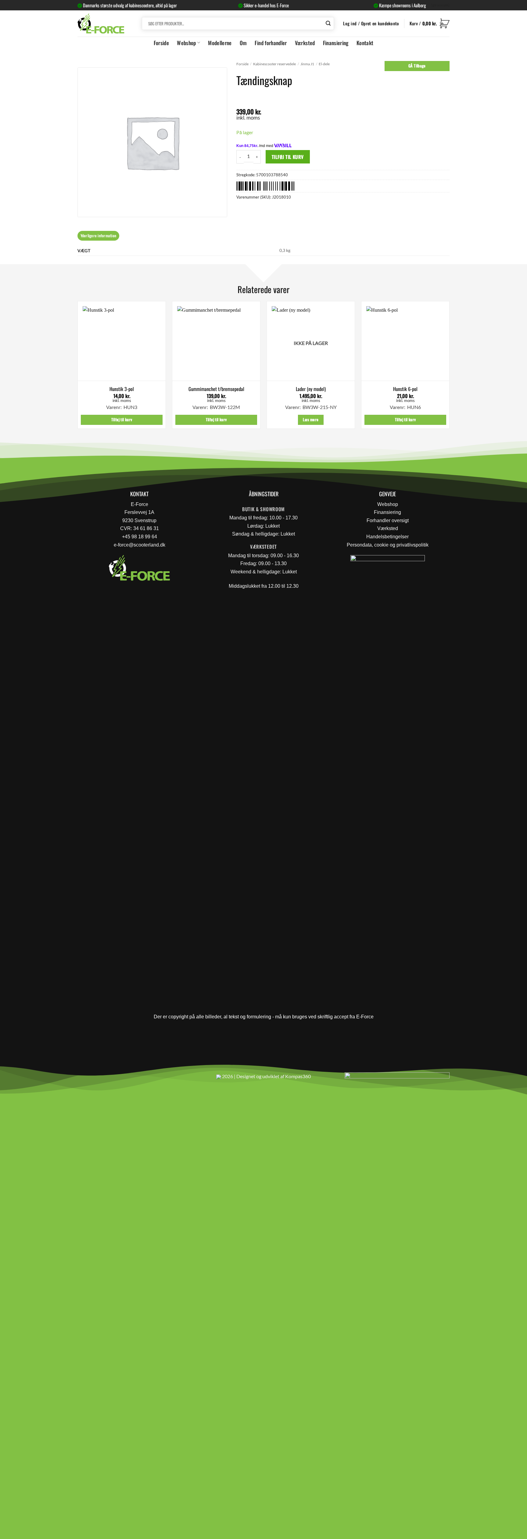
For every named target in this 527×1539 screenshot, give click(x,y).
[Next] (449, 367)
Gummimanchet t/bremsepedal (216, 389)
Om (243, 43)
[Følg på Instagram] (99, 1078)
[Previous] (77, 367)
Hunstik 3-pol (121, 389)
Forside (161, 43)
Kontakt (365, 43)
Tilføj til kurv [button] (121, 419)
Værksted (305, 43)
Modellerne (220, 43)
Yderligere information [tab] (99, 236)
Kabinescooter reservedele (274, 64)
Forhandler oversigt (388, 520)
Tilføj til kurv (288, 156)
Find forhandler (271, 43)
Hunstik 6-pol (405, 389)
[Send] (328, 23)
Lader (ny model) (311, 389)
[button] (430, 23)
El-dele (324, 64)
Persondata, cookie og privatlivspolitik (387, 544)
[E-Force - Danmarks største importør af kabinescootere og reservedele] (100, 23)
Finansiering (336, 43)
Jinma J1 (307, 64)
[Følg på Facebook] (84, 1078)
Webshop (186, 43)
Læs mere (310, 419)
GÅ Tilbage (417, 66)
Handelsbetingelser (387, 536)
